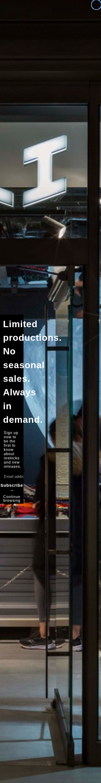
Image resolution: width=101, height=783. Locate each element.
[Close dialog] (96, 4)
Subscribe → (11, 487)
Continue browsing (11, 498)
